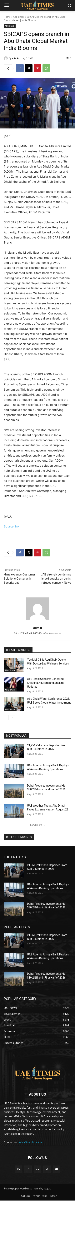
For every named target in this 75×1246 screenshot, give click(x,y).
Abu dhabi (18, 16)
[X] (28, 68)
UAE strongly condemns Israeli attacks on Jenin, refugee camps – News (56, 578)
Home (7, 16)
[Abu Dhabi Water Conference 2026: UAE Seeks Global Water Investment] (14, 704)
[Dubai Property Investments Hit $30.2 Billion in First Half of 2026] (14, 791)
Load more (36, 825)
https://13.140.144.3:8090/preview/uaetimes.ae (37, 633)
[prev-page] (6, 717)
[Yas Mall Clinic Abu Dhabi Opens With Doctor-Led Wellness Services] (14, 665)
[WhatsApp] (46, 68)
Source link (11, 526)
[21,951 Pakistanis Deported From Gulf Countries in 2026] (14, 751)
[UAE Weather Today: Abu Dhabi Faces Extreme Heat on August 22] (14, 811)
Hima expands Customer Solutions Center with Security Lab (19, 578)
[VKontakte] (56, 1169)
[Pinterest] (37, 68)
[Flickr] (37, 1169)
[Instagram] (47, 1169)
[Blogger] (18, 1169)
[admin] (6, 58)
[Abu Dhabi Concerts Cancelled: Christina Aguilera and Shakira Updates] (14, 684)
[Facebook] (20, 68)
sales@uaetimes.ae (31, 1142)
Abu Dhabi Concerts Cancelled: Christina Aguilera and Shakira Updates (45, 682)
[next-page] (12, 717)
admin (15, 58)
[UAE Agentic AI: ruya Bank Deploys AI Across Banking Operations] (14, 771)
